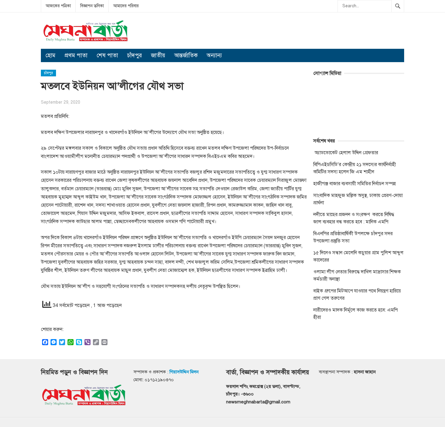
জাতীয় (158, 55)
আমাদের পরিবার (126, 5)
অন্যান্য (214, 55)
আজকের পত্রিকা (58, 5)
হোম (50, 55)
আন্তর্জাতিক (186, 55)
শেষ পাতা (107, 55)
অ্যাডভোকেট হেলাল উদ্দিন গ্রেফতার (345, 153)
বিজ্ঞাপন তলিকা (92, 5)
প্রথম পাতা (75, 55)
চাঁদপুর (134, 55)
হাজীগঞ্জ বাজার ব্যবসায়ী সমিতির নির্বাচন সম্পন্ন (354, 184)
